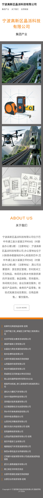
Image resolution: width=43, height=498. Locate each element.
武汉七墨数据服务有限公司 (15, 464)
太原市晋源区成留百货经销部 (16, 474)
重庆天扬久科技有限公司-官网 (17, 427)
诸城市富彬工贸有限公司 (14, 344)
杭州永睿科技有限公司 (13, 354)
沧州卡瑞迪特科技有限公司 (15, 397)
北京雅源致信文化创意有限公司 (17, 407)
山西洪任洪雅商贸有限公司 (15, 422)
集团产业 (5, 9)
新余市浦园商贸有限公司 (14, 369)
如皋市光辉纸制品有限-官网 (16, 326)
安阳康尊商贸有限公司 (13, 432)
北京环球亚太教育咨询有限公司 (17, 339)
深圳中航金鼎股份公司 (13, 417)
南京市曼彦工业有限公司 (14, 441)
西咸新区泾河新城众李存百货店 (17, 374)
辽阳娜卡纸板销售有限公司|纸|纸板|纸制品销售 (22, 457)
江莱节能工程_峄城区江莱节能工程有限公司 (22, 332)
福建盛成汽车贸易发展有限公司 (17, 446)
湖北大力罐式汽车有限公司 (15, 392)
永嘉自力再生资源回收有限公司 (17, 349)
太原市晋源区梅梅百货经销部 (16, 359)
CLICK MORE (21, 308)
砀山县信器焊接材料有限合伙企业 (18, 379)
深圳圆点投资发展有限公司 (15, 402)
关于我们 (15, 9)
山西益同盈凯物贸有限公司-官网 (17, 437)
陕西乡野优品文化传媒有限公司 (17, 451)
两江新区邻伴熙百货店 (13, 469)
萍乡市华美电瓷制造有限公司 (16, 412)
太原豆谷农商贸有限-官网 (15, 479)
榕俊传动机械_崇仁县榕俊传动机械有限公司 (22, 385)
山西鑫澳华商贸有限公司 (14, 364)
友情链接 (24, 9)
